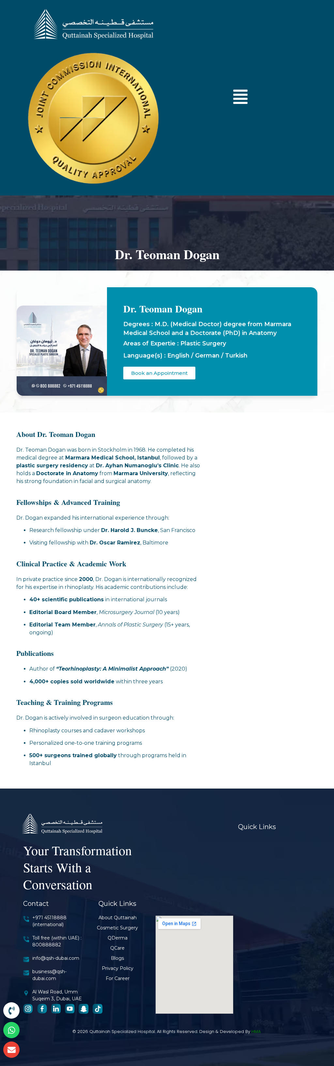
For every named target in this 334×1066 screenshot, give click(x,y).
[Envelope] (11, 1049)
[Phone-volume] (11, 1010)
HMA (256, 1031)
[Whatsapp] (11, 1030)
